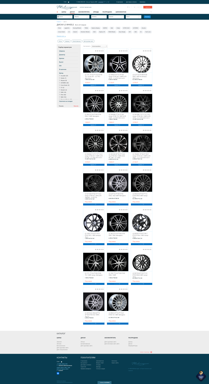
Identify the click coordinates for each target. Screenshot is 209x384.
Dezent (75, 32)
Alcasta (144, 28)
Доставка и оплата (131, 2)
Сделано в (105, 382)
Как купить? (84, 363)
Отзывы (98, 365)
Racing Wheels (77, 28)
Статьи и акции (100, 368)
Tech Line (148, 32)
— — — (93, 204)
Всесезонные (61, 346)
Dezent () (64, 90)
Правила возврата (86, 368)
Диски (130, 344)
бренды (96, 12)
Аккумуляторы (132, 346)
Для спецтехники (62, 349)
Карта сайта (115, 363)
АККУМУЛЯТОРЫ (110, 338)
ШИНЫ (59, 338)
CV (69, 32)
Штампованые (85, 344)
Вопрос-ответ (100, 363)
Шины (130, 342)
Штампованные (77, 41)
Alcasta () (64, 80)
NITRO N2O (126, 28)
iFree (59, 28)
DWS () (63, 92)
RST (130, 32)
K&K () (63, 97)
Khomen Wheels (85, 32)
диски (72, 12)
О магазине (119, 2)
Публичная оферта (61, 381)
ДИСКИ (83, 338)
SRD (135, 32)
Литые (60, 41)
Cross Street (61, 32)
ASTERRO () (64, 83)
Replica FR (102, 32)
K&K (112, 28)
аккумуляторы (84, 12)
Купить (93, 85)
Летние (59, 344)
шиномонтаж (121, 12)
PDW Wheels (112, 32)
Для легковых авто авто (111, 344)
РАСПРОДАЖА (133, 338)
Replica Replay (96, 28)
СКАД (118, 28)
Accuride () (64, 75)
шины (64, 12)
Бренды (98, 366)
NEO (94, 32)
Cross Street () (65, 85)
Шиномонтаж (100, 361)
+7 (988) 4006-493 (80, 2)
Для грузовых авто (88, 41)
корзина (148, 7)
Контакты (142, 2)
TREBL (86, 28)
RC (141, 32)
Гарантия (83, 366)
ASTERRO (135, 28)
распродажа (107, 12)
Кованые (67, 41)
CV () (62, 87)
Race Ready (122, 32)
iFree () (63, 94)
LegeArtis (66, 28)
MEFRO (105, 28)
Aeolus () (63, 78)
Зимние (59, 342)
